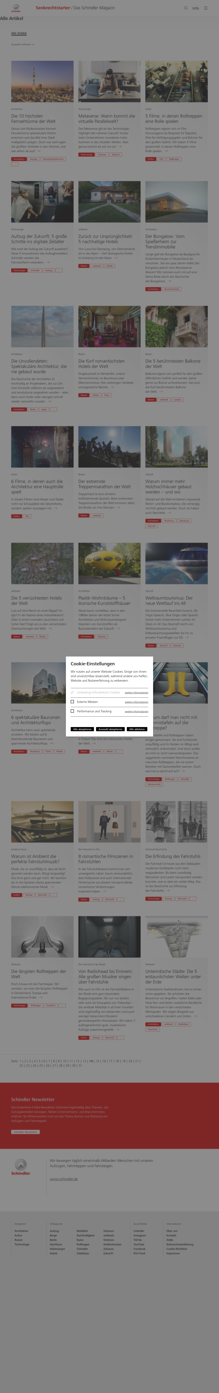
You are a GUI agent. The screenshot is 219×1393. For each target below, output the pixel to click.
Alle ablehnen (137, 729)
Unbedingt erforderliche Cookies (98, 692)
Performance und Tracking (94, 711)
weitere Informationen (136, 693)
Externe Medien (87, 702)
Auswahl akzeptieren (110, 729)
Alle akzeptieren (82, 729)
